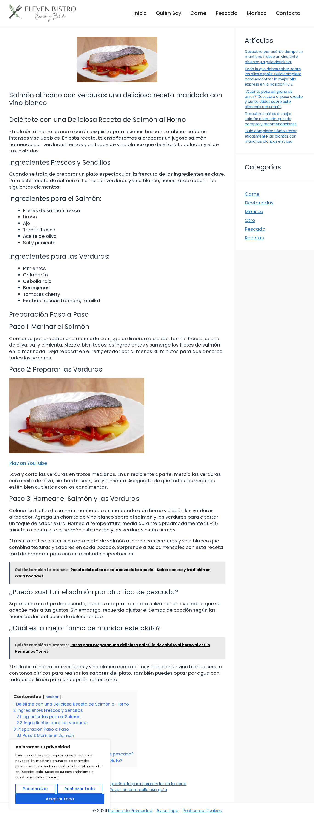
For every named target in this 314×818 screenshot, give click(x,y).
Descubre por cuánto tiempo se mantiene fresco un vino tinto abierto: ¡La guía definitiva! (274, 57)
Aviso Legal (168, 810)
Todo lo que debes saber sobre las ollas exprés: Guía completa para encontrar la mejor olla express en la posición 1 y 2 (273, 76)
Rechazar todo (79, 789)
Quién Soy (168, 13)
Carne (198, 13)
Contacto (288, 13)
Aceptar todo (60, 799)
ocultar (52, 697)
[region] (59, 774)
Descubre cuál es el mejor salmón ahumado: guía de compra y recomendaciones (271, 119)
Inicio (140, 13)
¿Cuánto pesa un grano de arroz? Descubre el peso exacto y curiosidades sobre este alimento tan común (274, 99)
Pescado (226, 13)
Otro (250, 220)
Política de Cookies (202, 810)
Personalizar (35, 789)
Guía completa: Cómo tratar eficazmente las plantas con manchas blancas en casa (271, 136)
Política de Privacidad (130, 810)
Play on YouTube (28, 463)
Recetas (254, 238)
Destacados (259, 203)
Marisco (257, 13)
